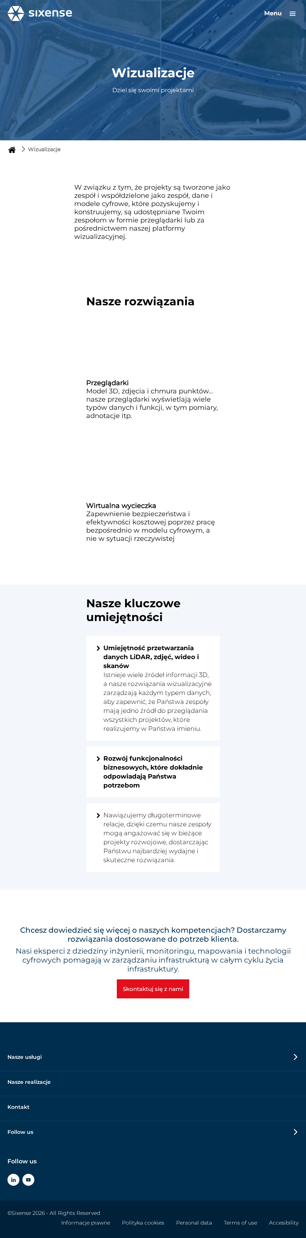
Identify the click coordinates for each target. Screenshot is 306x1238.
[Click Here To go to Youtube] (28, 1180)
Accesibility (284, 1222)
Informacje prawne (85, 1222)
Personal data (194, 1222)
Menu (274, 13)
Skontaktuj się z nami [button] (153, 988)
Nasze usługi (24, 1057)
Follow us (20, 1132)
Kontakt (18, 1107)
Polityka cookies (143, 1222)
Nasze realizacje (29, 1082)
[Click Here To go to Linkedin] (13, 1180)
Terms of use (240, 1222)
